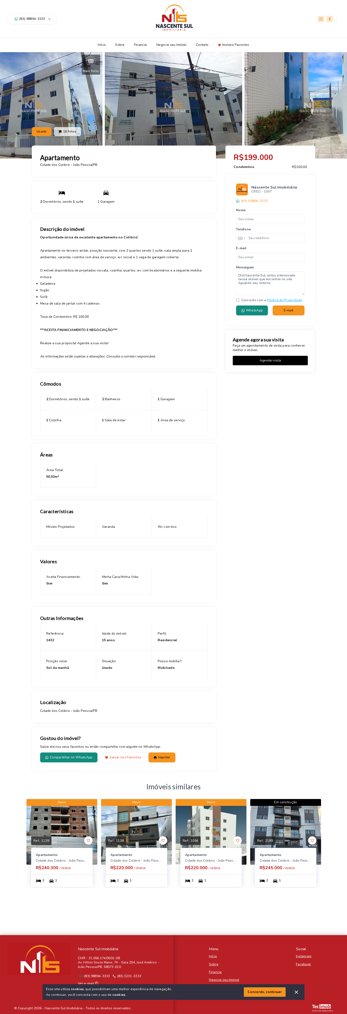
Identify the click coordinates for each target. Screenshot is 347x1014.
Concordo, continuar (265, 992)
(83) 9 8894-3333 (254, 201)
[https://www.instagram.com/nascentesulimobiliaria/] (321, 19)
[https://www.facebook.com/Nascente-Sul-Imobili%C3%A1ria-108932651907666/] (329, 19)
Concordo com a (271, 300)
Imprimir (164, 757)
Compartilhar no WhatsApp (71, 757)
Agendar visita (270, 360)
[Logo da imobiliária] (39, 958)
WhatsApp (254, 310)
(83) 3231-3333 (129, 976)
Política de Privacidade (284, 300)
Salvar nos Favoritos (125, 757)
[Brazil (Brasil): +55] (241, 238)
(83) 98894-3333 (32, 19)
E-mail (289, 310)
